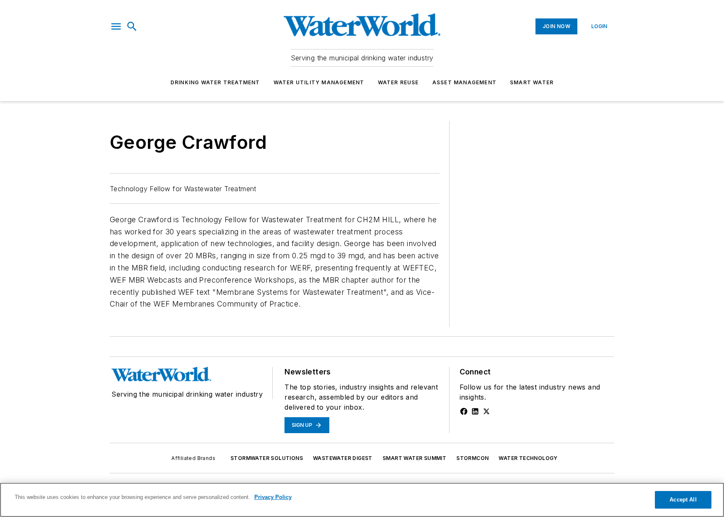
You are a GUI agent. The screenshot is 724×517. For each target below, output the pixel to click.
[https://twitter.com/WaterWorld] (486, 411)
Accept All (683, 499)
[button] (116, 26)
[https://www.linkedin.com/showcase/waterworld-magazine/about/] (475, 411)
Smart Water (531, 82)
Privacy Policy (273, 497)
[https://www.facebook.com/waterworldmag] (464, 411)
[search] (132, 26)
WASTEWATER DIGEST (342, 458)
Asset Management (464, 82)
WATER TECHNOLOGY (528, 458)
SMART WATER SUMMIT (414, 458)
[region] (362, 500)
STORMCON (472, 458)
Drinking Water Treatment (215, 82)
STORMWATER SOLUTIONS (266, 458)
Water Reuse (398, 82)
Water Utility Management (319, 82)
